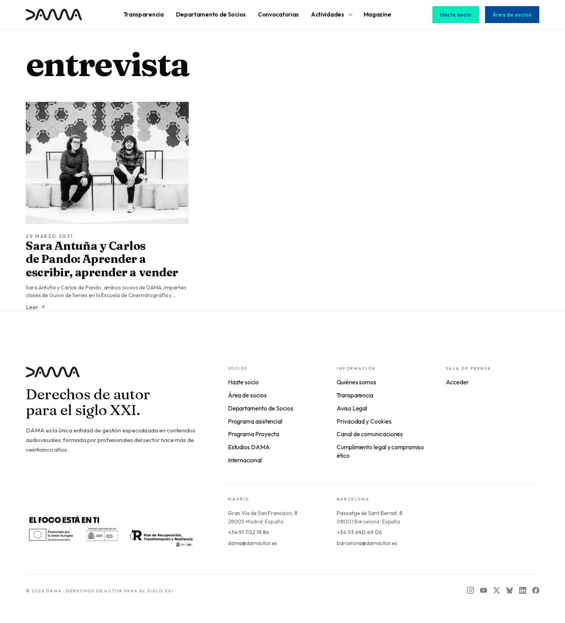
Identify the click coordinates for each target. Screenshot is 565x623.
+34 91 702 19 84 (248, 532)
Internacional (245, 460)
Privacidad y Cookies (364, 421)
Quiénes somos (356, 382)
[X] (496, 590)
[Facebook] (535, 590)
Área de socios (512, 14)
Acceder (457, 382)
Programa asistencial (255, 421)
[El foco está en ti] (110, 530)
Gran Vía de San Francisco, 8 (262, 513)
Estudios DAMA (249, 447)
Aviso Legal (352, 408)
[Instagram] (470, 590)
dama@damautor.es (253, 543)
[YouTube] (483, 590)
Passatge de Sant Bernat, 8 (369, 513)
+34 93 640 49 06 (359, 532)
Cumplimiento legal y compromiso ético (380, 451)
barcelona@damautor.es (367, 543)
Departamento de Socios (260, 408)
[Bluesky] (509, 590)
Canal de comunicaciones (370, 434)
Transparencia (355, 395)
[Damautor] (111, 377)
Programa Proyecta (253, 434)
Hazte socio (455, 14)
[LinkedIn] (522, 590)
